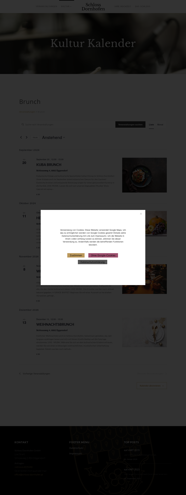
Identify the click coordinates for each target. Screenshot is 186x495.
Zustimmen (76, 255)
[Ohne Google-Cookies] (141, 213)
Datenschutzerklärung (93, 262)
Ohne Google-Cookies (103, 255)
